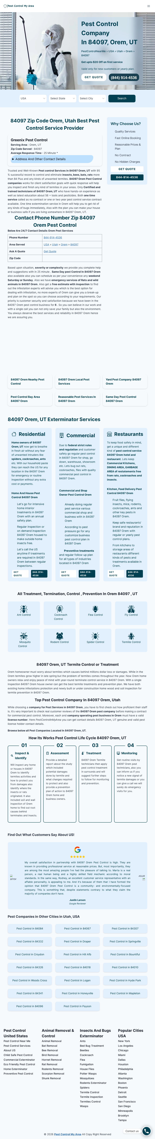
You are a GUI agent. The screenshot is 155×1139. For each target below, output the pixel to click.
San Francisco (127, 1101)
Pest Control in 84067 (77, 928)
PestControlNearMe (93, 51)
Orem (129, 51)
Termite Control (89, 1092)
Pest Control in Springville (125, 941)
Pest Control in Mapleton (125, 993)
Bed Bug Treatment (92, 1045)
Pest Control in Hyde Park (125, 980)
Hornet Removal (52, 1059)
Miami (121, 1055)
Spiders (84, 1087)
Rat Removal (49, 1064)
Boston (122, 1082)
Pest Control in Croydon (29, 954)
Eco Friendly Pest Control (19, 1064)
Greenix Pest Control (29, 140)
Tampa (122, 1120)
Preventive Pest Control (18, 1073)
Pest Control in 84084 (29, 928)
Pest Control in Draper (77, 941)
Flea (82, 1059)
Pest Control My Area (67, 1134)
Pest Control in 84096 (29, 1006)
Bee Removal (50, 1050)
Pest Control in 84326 (29, 967)
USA (111, 51)
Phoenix (123, 1087)
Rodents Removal (52, 1069)
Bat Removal (49, 1045)
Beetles (84, 1050)
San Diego (124, 1106)
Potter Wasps (88, 1073)
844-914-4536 (53, 237)
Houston (123, 1064)
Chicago (123, 1050)
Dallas (121, 1059)
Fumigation (86, 1064)
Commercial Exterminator (19, 1059)
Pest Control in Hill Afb (77, 954)
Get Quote (94, 77)
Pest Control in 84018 (77, 967)
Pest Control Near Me (17, 1041)
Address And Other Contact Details (40, 159)
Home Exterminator (15, 1069)
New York (124, 1041)
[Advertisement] (55, 343)
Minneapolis (125, 1110)
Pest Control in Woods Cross (29, 980)
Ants (83, 1041)
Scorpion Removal (53, 1073)
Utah (120, 51)
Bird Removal (50, 1055)
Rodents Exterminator (93, 1082)
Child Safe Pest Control (18, 1055)
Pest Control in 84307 (125, 928)
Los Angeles (125, 1045)
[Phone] (146, 1131)
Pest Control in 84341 (30, 993)
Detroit (122, 1092)
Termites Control (90, 1101)
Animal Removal (51, 1041)
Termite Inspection (91, 1096)
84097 (85, 55)
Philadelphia (125, 1069)
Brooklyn (123, 1115)
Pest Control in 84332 (29, 941)
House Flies (87, 1069)
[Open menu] (148, 6)
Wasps (84, 1106)
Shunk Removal (51, 1078)
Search (121, 98)
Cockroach (86, 1055)
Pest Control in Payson (77, 1006)
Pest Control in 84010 (125, 967)
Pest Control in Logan (77, 980)
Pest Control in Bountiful (125, 954)
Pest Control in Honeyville (77, 993)
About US (9, 1050)
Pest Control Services (17, 1045)
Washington (125, 1078)
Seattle (122, 1096)
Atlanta (122, 1073)
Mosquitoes (87, 1078)
